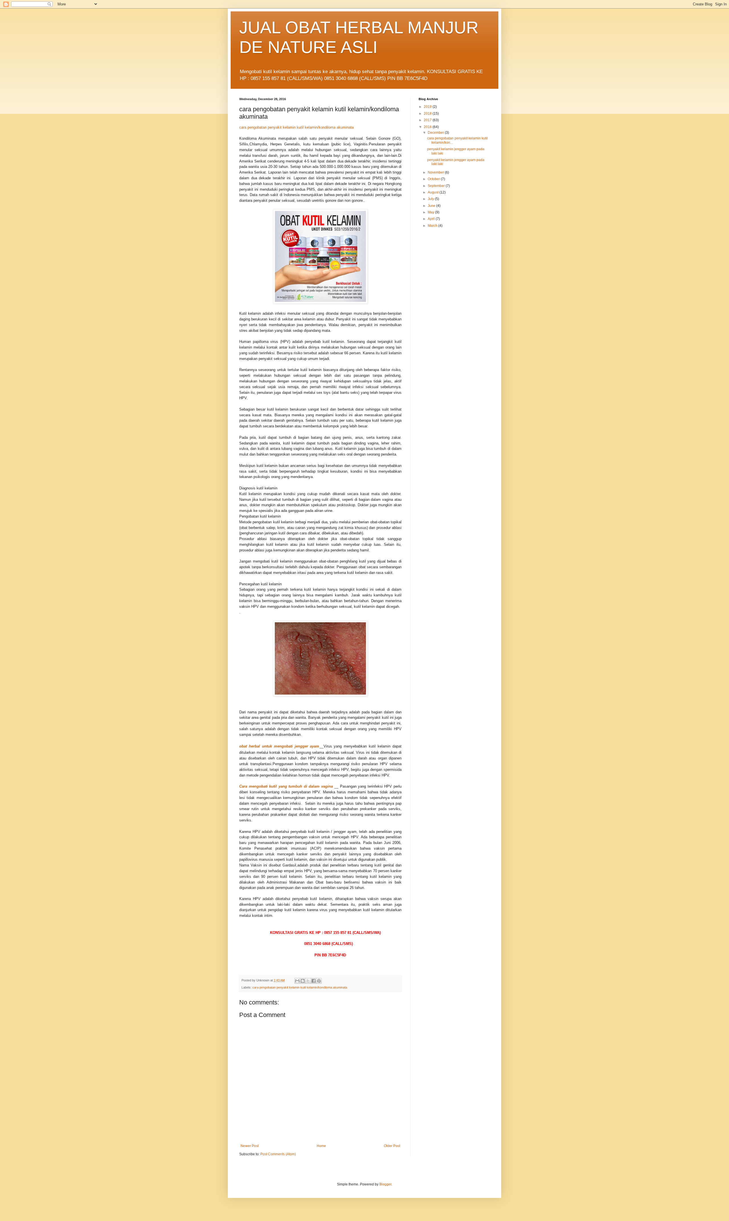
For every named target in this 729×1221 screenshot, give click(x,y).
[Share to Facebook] (313, 981)
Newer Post (250, 1146)
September (437, 186)
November (436, 172)
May (431, 212)
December (436, 133)
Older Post (392, 1146)
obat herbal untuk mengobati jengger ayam (279, 746)
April (432, 219)
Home (321, 1146)
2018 (428, 114)
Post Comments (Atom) (278, 1154)
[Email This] (297, 981)
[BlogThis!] (303, 981)
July (431, 199)
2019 (428, 107)
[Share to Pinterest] (319, 981)
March (433, 226)
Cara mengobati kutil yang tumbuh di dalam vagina (286, 786)
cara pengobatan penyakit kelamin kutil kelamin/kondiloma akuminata (296, 127)
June (432, 206)
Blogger (385, 1184)
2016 (428, 127)
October (434, 179)
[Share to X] (308, 981)
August (433, 192)
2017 (428, 120)
